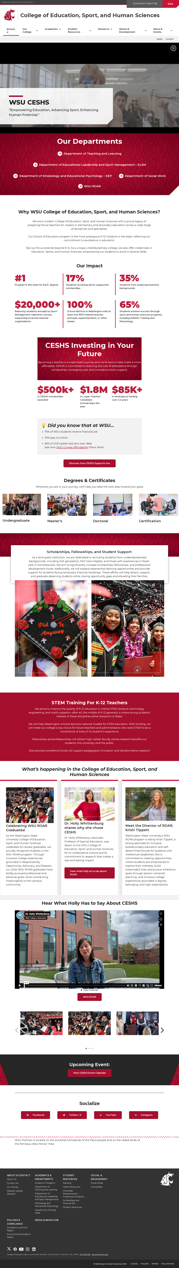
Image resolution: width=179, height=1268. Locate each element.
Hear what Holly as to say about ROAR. (88, 873)
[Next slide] (162, 1030)
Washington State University (17, 2)
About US (11, 1179)
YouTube (110, 1115)
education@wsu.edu (100, 1254)
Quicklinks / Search (144, 3)
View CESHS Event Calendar (89, 1073)
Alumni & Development (127, 30)
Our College (27, 30)
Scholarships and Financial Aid (71, 1202)
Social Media (97, 1183)
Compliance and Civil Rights (17, 1229)
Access (134, 1264)
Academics (51, 29)
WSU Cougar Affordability (72, 447)
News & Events (158, 30)
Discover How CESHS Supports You (89, 463)
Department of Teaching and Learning (92, 153)
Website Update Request (15, 1192)
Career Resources (71, 1187)
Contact (170, 39)
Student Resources (74, 30)
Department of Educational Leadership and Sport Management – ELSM (92, 164)
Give (171, 4)
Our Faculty (12, 1187)
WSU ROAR (92, 186)
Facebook (38, 1115)
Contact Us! (12, 1183)
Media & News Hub (46, 1220)
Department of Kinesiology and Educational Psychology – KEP (65, 176)
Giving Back (97, 1187)
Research (103, 29)
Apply (159, 39)
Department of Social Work (145, 176)
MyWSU (155, 1264)
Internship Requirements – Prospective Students (73, 1194)
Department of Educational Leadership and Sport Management (47, 1196)
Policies (145, 1264)
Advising (67, 1183)
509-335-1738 (85, 1254)
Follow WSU (168, 1264)
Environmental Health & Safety (18, 1235)
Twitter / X (75, 1115)
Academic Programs (45, 1183)
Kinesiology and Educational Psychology (46, 1204)
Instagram (146, 1115)
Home (11, 30)
